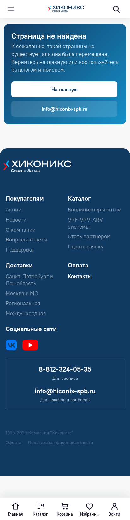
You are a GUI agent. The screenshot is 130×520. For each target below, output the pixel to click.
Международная (26, 313)
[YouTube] (30, 345)
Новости (16, 219)
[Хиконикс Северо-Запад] (40, 169)
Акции (13, 209)
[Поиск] (116, 9)
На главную (64, 89)
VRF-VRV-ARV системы (85, 223)
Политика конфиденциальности (60, 442)
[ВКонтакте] (11, 345)
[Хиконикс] (65, 9)
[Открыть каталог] (11, 9)
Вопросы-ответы (26, 239)
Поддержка (20, 249)
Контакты (80, 276)
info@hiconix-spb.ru (64, 109)
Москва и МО (22, 293)
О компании (21, 229)
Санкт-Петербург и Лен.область (29, 280)
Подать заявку (85, 246)
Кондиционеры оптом (94, 209)
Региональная (23, 303)
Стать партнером (89, 236)
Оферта (13, 442)
